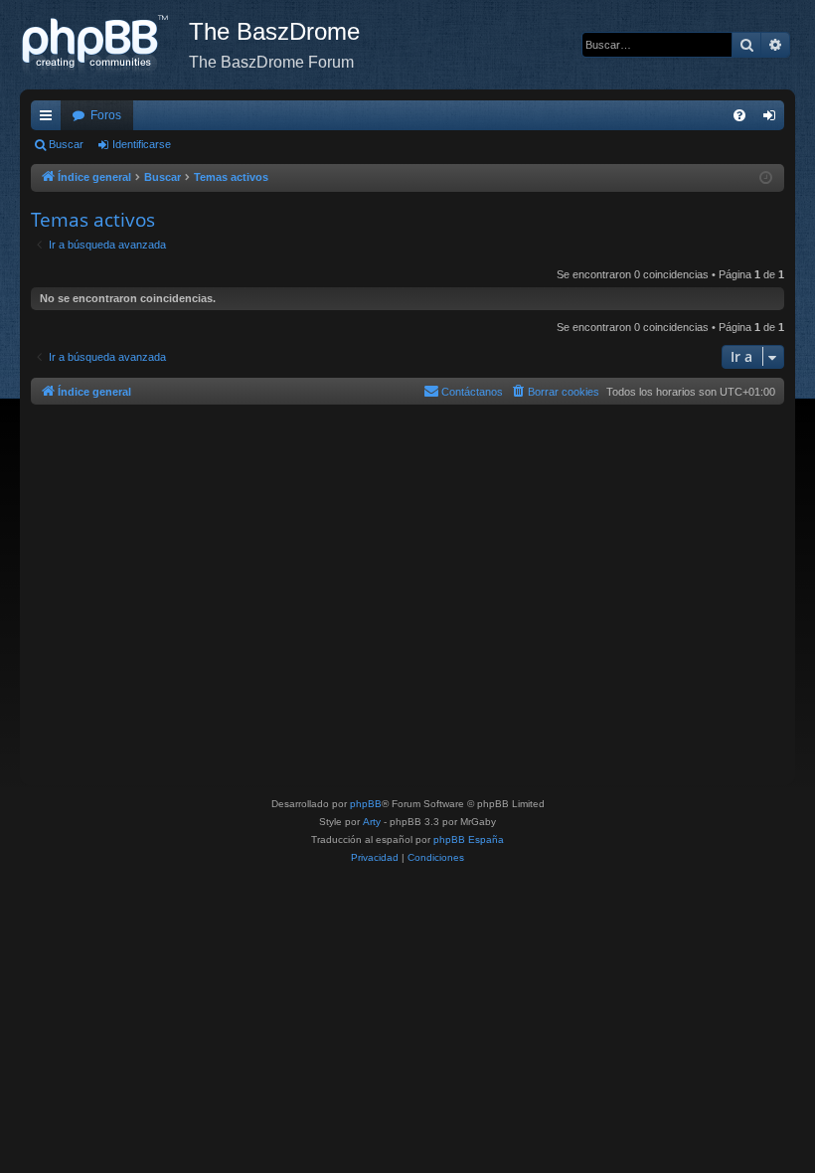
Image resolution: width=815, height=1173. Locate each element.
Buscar (66, 144)
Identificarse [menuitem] (773, 119)
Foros (105, 115)
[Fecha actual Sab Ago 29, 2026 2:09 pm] (765, 178)
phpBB (366, 803)
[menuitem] (739, 115)
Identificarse (141, 144)
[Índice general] (104, 44)
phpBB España (468, 839)
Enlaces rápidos (50, 119)
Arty (372, 821)
